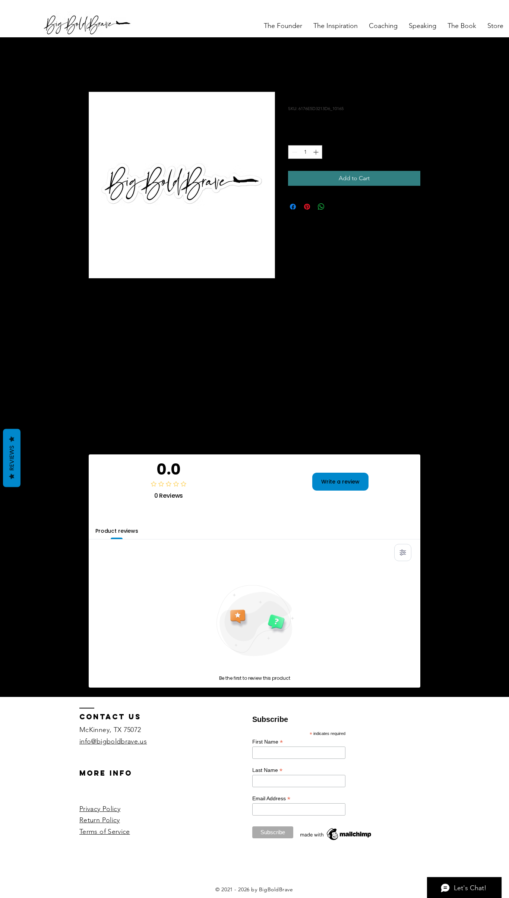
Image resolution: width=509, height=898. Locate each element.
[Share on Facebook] (292, 206)
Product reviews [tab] (116, 531)
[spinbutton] (305, 152)
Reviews (11, 457)
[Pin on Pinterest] (307, 206)
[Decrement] (293, 152)
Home (97, 64)
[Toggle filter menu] (402, 552)
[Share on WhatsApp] (321, 206)
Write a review (340, 481)
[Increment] (316, 152)
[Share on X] (335, 206)
